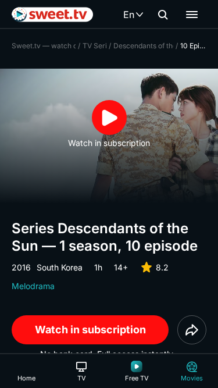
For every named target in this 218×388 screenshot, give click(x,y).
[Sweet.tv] (52, 14)
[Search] (162, 14)
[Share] (191, 329)
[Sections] (191, 14)
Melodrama (33, 286)
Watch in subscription (90, 329)
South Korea (60, 267)
